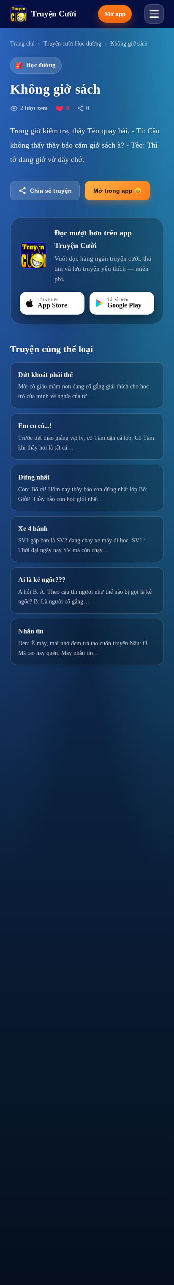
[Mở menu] (154, 14)
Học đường (35, 65)
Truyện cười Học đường (72, 43)
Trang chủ (22, 43)
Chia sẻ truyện (51, 190)
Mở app (114, 14)
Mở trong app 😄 (117, 190)
